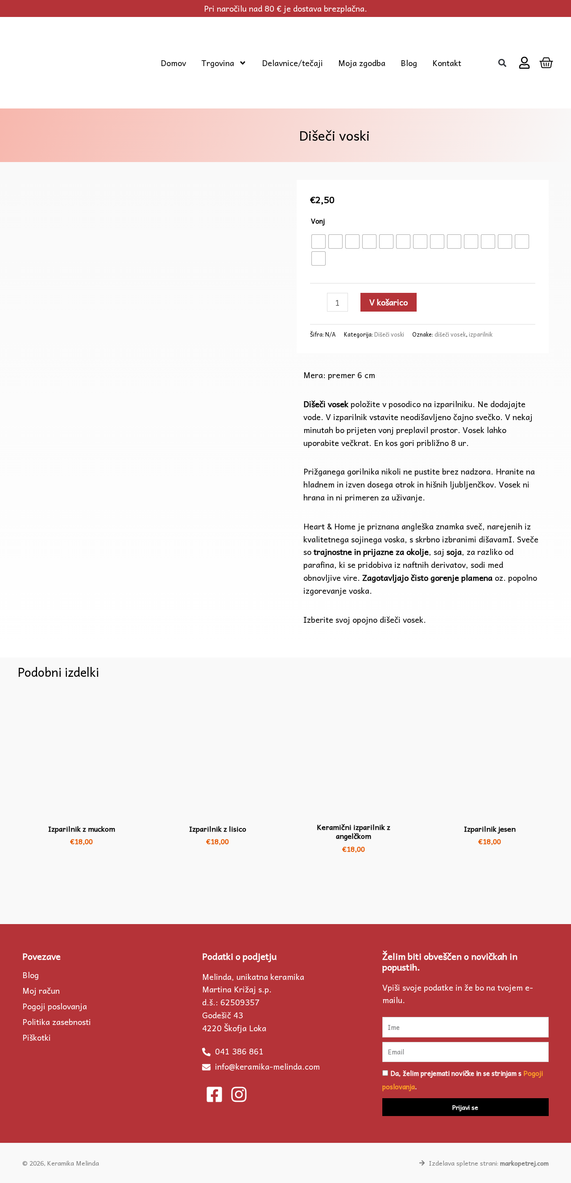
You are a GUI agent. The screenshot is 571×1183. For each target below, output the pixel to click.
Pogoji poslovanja (54, 1006)
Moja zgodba (361, 62)
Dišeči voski (389, 334)
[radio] (318, 241)
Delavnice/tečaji (292, 62)
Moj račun (41, 990)
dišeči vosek (450, 334)
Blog (409, 62)
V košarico (388, 302)
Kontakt (446, 62)
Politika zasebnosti (56, 1021)
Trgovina (217, 62)
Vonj (318, 221)
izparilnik (480, 334)
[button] (502, 62)
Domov (173, 62)
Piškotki (36, 1037)
